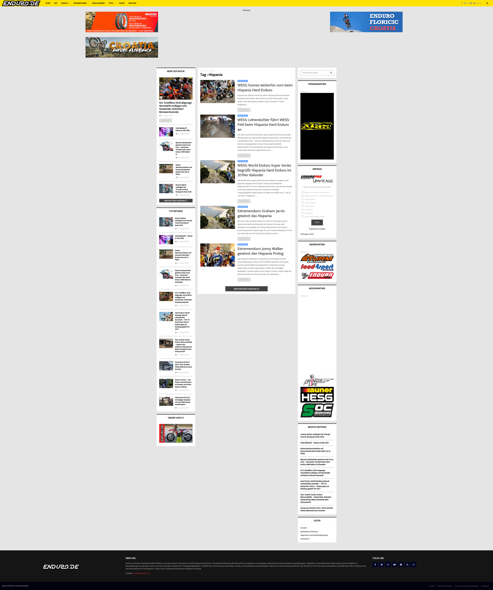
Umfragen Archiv (307, 234)
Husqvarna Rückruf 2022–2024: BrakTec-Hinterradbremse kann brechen (183, 366)
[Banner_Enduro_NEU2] (366, 13)
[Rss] (477, 3)
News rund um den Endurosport (317, 192)
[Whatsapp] (480, 3)
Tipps (110, 3)
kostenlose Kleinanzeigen (315, 217)
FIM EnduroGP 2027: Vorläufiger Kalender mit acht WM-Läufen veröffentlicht (182, 401)
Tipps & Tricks (310, 203)
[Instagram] (468, 3)
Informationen (79, 3)
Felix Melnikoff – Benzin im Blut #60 (183, 129)
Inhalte (64, 3)
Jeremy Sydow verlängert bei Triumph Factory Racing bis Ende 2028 (183, 188)
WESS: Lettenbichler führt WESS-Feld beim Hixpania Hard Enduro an (264, 125)
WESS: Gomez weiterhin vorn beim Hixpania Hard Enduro (265, 88)
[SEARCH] (331, 72)
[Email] (474, 3)
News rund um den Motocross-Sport (319, 196)
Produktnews (310, 199)
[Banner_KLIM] (317, 159)
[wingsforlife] (317, 385)
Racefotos (309, 213)
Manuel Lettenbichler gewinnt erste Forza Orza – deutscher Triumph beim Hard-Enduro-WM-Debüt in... (183, 149)
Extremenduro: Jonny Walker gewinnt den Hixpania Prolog (260, 251)
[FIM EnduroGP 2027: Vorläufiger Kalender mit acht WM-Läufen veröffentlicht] (166, 401)
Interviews (309, 210)
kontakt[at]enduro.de (141, 573)
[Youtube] (471, 3)
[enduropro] (317, 278)
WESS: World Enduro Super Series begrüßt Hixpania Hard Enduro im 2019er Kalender (264, 170)
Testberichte (309, 206)
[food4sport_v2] (317, 271)
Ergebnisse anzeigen (317, 229)
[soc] (317, 417)
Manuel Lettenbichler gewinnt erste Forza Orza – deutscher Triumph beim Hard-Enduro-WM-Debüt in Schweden (183, 276)
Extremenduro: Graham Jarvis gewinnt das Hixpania (261, 214)
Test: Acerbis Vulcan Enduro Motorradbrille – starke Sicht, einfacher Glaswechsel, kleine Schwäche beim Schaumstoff (183, 346)
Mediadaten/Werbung (309, 532)
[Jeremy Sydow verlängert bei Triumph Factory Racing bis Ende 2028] (166, 188)
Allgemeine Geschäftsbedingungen (314, 535)
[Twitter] (465, 3)
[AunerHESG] (317, 402)
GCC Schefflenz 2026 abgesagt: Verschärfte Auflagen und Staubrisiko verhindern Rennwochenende (175, 107)
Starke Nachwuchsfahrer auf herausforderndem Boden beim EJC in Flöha (184, 170)
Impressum (304, 539)
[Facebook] (463, 3)
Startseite (203, 71)
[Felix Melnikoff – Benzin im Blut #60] (166, 131)
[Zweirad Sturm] (317, 262)
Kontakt (303, 528)
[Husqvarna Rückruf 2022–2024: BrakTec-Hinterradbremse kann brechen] (166, 365)
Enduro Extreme (242, 81)
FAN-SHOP (132, 3)
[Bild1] (122, 39)
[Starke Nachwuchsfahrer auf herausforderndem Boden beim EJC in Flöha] (166, 168)
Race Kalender (98, 3)
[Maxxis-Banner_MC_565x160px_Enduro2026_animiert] (122, 13)
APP (55, 3)
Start (48, 3)
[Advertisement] (317, 335)
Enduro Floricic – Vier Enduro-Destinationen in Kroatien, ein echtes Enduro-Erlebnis (183, 383)
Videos (122, 3)
